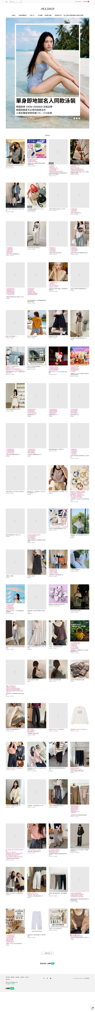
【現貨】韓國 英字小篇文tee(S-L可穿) (57, 207)
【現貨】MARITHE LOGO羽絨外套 (56, 722)
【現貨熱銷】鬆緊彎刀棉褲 (33, 727)
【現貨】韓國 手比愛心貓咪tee (55, 251)
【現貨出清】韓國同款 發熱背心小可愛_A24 (79, 930)
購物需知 (12, 970)
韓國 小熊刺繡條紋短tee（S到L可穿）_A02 (58, 490)
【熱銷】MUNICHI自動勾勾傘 (55, 921)
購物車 (86, 1)
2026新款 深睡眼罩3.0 (75, 563)
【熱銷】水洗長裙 (31, 569)
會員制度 (22, 970)
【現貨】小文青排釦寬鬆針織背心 (56, 640)
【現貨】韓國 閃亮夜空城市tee (33, 246)
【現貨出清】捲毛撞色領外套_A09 (13, 799)
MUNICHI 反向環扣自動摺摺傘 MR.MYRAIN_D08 (33, 366)
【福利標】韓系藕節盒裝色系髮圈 (77, 673)
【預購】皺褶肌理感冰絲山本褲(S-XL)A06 (15, 295)
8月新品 (13, 15)
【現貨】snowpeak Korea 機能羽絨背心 (14, 886)
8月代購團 (40, 15)
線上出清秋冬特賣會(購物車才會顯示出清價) (73, 15)
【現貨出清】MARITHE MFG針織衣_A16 (14, 761)
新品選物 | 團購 (48, 15)
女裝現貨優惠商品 (23, 15)
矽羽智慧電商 (86, 971)
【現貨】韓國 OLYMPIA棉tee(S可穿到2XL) (15, 490)
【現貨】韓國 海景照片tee (76, 211)
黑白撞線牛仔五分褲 (53, 335)
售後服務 (17, 970)
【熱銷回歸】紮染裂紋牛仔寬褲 (12, 851)
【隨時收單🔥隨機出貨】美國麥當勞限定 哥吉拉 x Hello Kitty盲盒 (58, 167)
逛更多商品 (47, 946)
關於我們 (8, 970)
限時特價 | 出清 (58, 15)
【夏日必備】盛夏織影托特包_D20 (13, 453)
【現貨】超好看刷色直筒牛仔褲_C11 (56, 799)
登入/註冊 (79, 1)
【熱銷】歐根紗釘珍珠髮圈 (33, 673)
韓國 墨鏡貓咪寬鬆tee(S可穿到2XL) (56, 448)
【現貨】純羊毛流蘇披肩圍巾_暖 (12, 723)
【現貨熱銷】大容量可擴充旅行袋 (56, 568)
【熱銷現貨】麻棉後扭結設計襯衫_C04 (78, 336)
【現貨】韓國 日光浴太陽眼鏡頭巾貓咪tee (79, 251)
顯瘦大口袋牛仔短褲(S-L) (11, 335)
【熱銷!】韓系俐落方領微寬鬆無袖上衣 (78, 287)
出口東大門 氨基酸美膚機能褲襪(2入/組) (57, 527)
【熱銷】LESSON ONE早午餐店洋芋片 (14, 936)
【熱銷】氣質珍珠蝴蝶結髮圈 (55, 673)
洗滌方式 (27, 970)
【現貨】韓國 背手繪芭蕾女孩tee (13, 252)
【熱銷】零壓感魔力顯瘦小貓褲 (76, 764)
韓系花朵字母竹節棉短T (32, 335)
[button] (7, 73)
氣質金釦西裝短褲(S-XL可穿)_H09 (13, 533)
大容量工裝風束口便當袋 (75, 604)
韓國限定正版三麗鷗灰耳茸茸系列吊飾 (57, 598)
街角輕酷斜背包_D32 (31, 413)
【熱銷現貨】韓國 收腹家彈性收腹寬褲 (78, 808)
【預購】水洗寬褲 (9, 569)
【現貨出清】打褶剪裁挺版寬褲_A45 (35, 889)
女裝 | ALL (32, 15)
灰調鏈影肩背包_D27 (53, 413)
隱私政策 (8, 972)
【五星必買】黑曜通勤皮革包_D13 (34, 453)
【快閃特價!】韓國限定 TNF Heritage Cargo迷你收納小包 (35, 208)
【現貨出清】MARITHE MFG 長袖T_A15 (79, 723)
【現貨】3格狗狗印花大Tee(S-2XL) (13, 408)
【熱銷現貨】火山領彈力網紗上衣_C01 (35, 799)
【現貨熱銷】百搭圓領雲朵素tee (34, 844)
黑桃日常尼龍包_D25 (74, 413)
